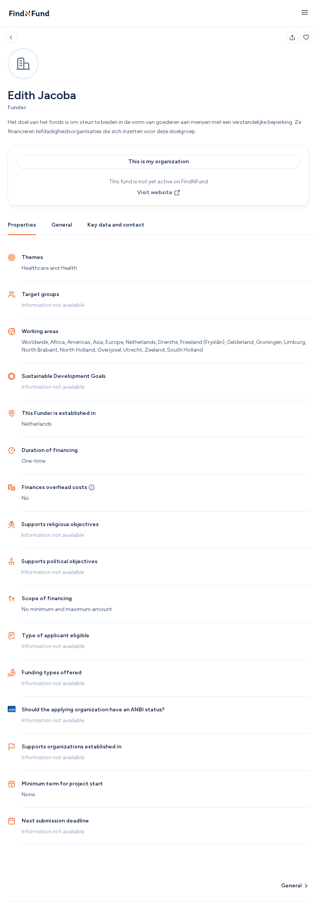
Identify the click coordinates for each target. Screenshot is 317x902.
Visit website (154, 192)
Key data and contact (115, 225)
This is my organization (158, 161)
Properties (22, 225)
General (61, 225)
